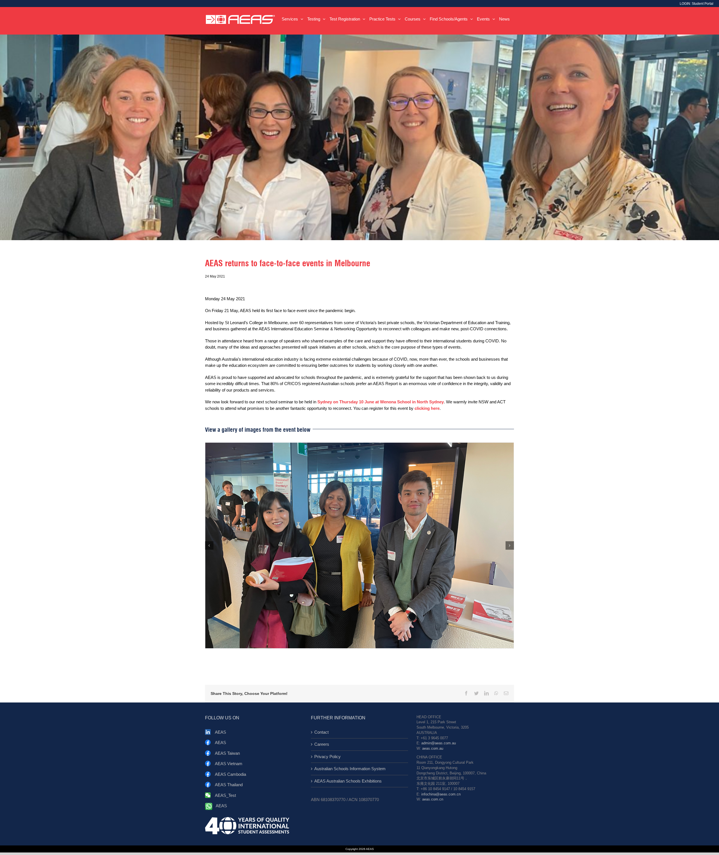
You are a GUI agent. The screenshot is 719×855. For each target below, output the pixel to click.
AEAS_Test (225, 795)
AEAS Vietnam (228, 763)
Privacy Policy (327, 756)
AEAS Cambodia (230, 774)
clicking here (427, 408)
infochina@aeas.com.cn (441, 794)
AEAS (220, 732)
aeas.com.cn (432, 799)
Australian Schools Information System (350, 768)
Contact (321, 732)
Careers (321, 744)
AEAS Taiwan (227, 753)
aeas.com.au (432, 749)
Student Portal (702, 4)
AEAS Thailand (229, 784)
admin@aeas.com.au (438, 743)
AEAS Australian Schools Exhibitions (348, 781)
